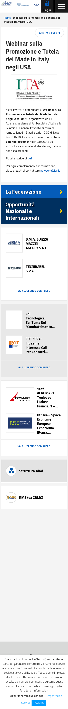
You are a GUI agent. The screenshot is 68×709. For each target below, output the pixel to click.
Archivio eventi (49, 33)
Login (47, 10)
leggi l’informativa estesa (26, 696)
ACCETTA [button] (39, 703)
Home (7, 18)
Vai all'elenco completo (34, 291)
